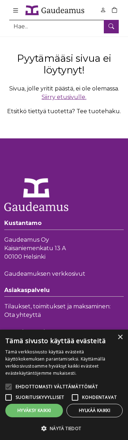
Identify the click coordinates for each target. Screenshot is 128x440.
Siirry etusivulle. (64, 97)
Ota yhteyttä (22, 315)
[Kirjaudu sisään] (103, 10)
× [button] (120, 337)
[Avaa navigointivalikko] (15, 10)
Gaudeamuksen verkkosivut (44, 273)
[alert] (64, 385)
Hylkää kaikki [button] (94, 410)
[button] (64, 428)
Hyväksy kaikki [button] (34, 410)
